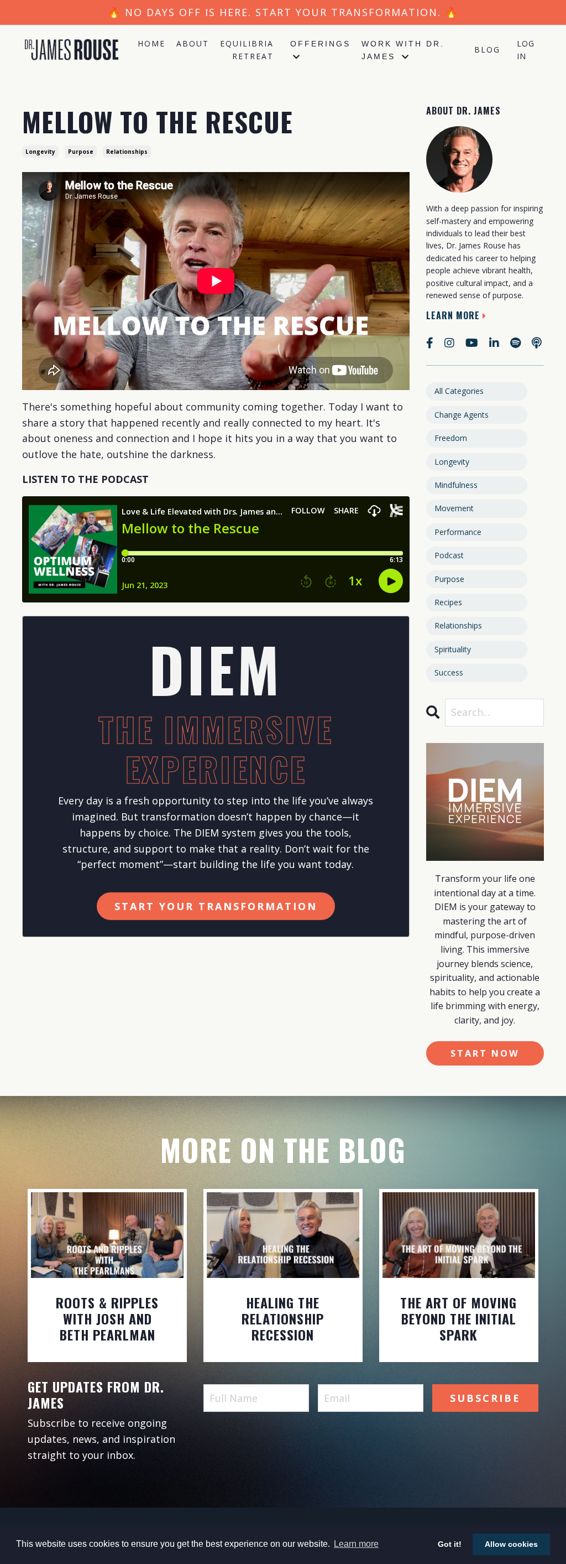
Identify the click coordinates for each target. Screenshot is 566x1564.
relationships (127, 151)
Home (151, 43)
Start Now (485, 1053)
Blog (487, 49)
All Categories (459, 391)
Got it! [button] (450, 1544)
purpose (80, 151)
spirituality (452, 649)
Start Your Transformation (215, 906)
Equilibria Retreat (247, 49)
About (192, 43)
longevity (40, 151)
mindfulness (456, 485)
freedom (450, 438)
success (448, 672)
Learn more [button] (356, 1544)
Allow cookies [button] (511, 1544)
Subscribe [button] (485, 1398)
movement (454, 508)
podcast (449, 555)
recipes (448, 602)
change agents (461, 414)
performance (457, 532)
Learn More (453, 315)
